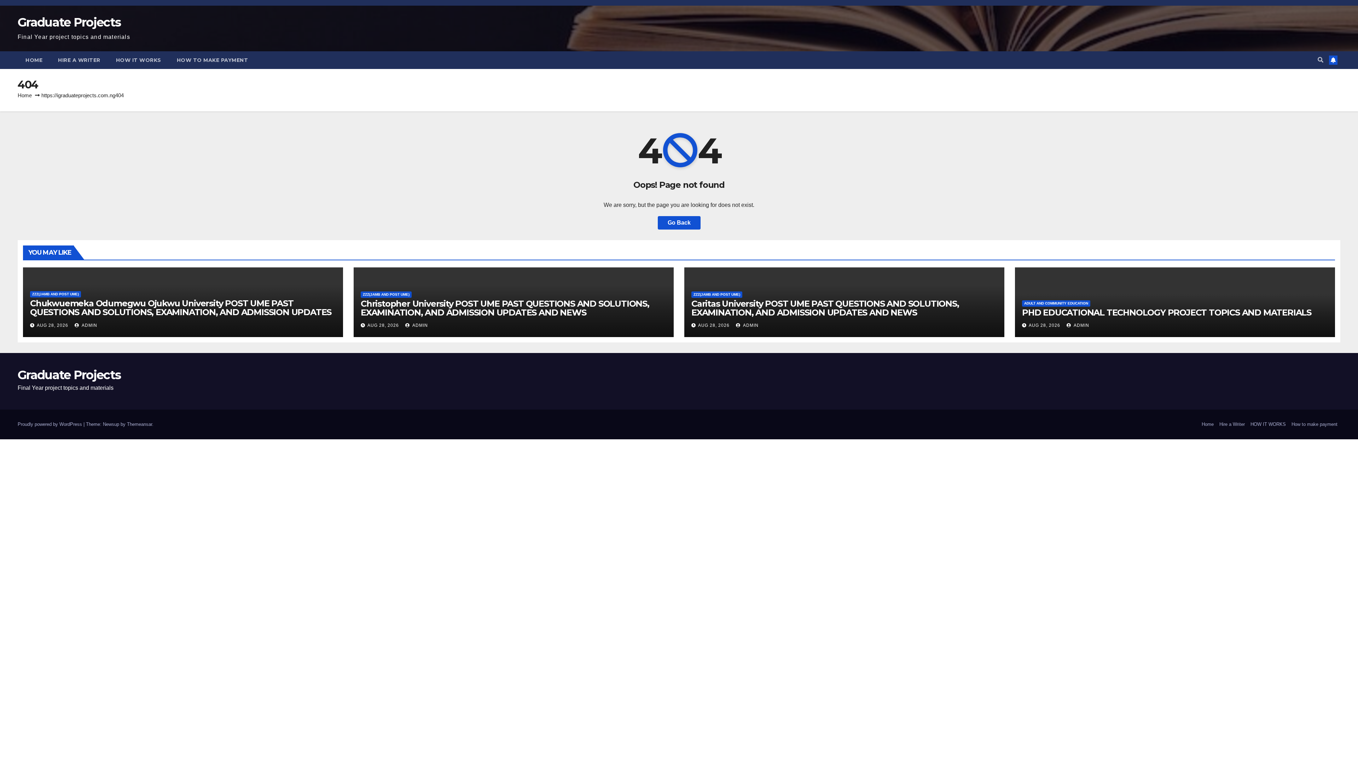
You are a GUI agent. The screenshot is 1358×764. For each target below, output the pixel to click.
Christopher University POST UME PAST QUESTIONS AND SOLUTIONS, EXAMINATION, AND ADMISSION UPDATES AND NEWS (505, 308)
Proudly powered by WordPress (50, 424)
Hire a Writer (79, 60)
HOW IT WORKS (138, 60)
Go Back (679, 223)
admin (89, 325)
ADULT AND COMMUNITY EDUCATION (1056, 303)
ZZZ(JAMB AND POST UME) (55, 294)
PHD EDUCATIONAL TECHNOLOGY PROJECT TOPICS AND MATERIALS (1166, 312)
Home (33, 60)
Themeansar (139, 424)
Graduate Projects (69, 22)
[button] (1320, 60)
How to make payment (212, 60)
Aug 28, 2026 (52, 325)
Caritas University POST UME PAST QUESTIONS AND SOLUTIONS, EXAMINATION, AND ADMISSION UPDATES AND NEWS (825, 308)
